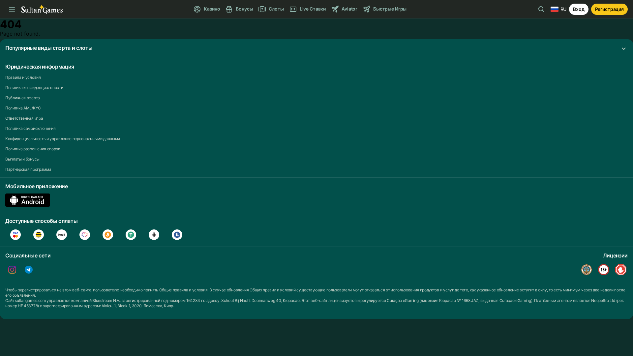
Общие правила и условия (183, 289)
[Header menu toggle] (11, 9)
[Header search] (541, 9)
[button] (316, 48)
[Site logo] (42, 9)
